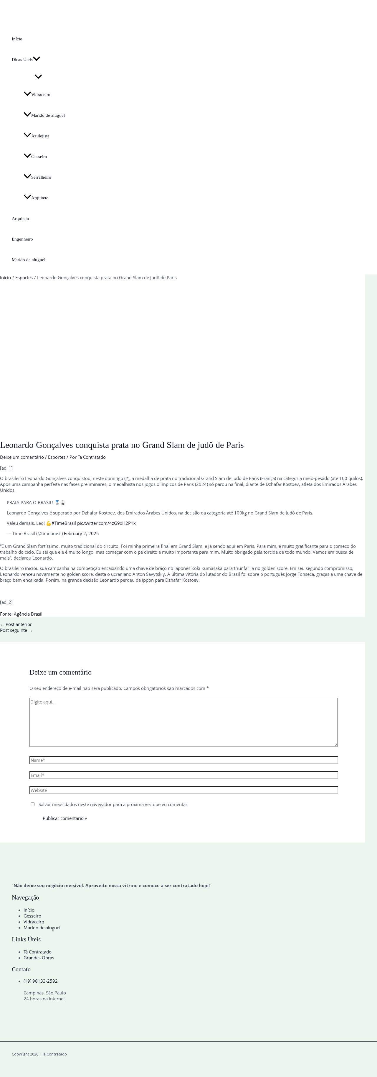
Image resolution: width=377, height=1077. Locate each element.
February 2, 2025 (81, 533)
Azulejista (40, 136)
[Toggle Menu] (38, 77)
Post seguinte (16, 630)
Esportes (56, 457)
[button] (36, 59)
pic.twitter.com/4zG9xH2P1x (106, 523)
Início (17, 39)
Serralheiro (41, 177)
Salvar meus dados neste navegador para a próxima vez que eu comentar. (113, 804)
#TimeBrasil (64, 523)
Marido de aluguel (48, 115)
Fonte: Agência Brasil (21, 614)
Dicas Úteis (22, 59)
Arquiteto (40, 197)
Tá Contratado (38, 952)
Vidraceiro (40, 94)
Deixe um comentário (22, 457)
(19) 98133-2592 (41, 981)
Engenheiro (22, 239)
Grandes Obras (39, 958)
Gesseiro (39, 156)
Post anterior (16, 624)
